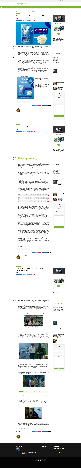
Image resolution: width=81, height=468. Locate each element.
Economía (35, 7)
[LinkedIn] (13, 53)
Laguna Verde (21, 428)
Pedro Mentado (24, 108)
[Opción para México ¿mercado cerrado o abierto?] (33, 144)
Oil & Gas (12, 7)
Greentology (50, 7)
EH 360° (46, 7)
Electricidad (7, 7)
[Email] (13, 57)
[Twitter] (13, 51)
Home (4, 7)
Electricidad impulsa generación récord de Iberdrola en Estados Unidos (33, 391)
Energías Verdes (18, 7)
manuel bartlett (26, 428)
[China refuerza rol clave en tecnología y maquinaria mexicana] (55, 88)
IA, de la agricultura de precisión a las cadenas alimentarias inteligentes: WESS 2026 (60, 78)
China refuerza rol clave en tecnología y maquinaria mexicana (29, 0)
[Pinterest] (13, 55)
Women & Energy (40, 7)
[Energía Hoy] (21, 3)
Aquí (58, 144)
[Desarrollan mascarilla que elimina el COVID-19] (33, 33)
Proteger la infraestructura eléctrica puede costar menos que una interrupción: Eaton (60, 71)
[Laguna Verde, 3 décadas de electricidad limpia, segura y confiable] (33, 287)
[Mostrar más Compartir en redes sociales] (36, 20)
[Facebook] (13, 49)
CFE (17, 428)
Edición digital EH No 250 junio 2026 (59, 23)
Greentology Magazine (58, 51)
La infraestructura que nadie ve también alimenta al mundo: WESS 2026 (60, 84)
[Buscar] (64, 1)
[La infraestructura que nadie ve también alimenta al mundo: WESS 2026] (55, 83)
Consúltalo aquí (44, 447)
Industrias (30, 7)
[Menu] (1, 7)
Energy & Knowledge (25, 7)
